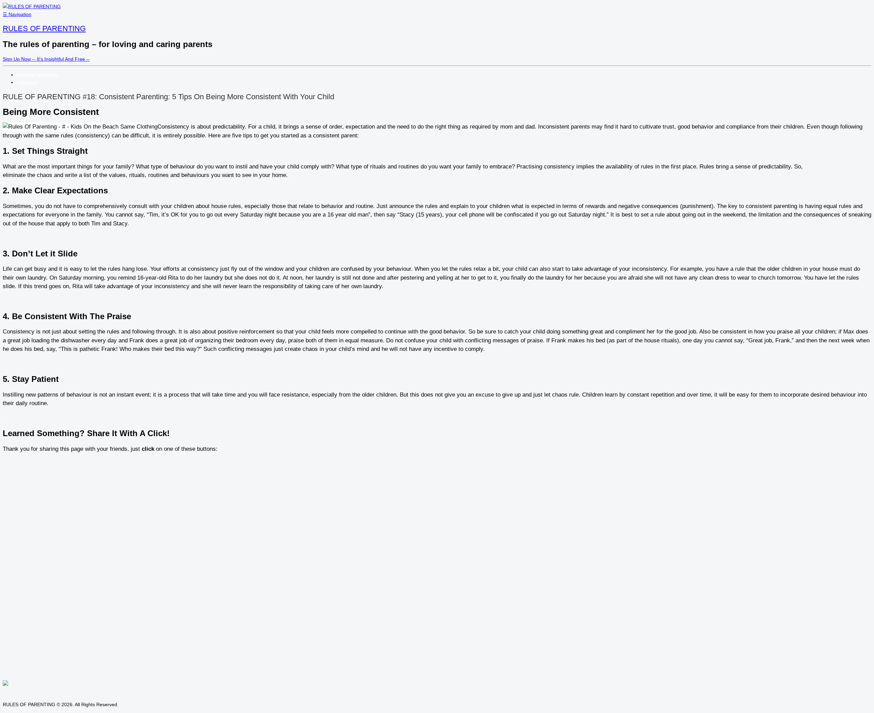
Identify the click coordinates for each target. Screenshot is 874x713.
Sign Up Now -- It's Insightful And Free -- (46, 59)
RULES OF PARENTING (44, 28)
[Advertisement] (839, 179)
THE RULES (27, 82)
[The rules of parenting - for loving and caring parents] (32, 6)
